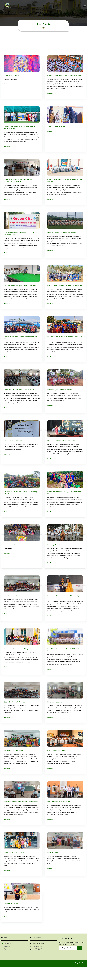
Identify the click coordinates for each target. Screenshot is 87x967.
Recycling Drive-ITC (54, 545)
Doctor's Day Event (11, 903)
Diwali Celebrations (11, 545)
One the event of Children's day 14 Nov (61, 441)
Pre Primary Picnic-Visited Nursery (59, 390)
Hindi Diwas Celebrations (13, 596)
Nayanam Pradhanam (55, 702)
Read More (7, 84)
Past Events (7, 946)
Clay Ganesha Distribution (56, 750)
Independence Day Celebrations (58, 801)
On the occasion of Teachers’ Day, (16, 649)
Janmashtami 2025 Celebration (15, 852)
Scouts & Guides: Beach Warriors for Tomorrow (64, 286)
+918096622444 (37, 946)
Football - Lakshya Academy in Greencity (61, 232)
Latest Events (7, 943)
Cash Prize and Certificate (13, 441)
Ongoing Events (8, 949)
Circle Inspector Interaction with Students (19, 390)
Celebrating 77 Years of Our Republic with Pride (64, 75)
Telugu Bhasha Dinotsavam (13, 750)
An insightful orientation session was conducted (21, 801)
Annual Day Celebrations (13, 75)
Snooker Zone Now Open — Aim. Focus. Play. (20, 286)
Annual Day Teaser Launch (56, 126)
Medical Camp (52, 852)
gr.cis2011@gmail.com (38, 949)
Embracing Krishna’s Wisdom (14, 702)
